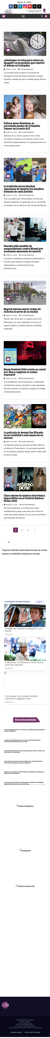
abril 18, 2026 (11, 315)
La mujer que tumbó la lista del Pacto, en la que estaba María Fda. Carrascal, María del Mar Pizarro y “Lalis (22, 740)
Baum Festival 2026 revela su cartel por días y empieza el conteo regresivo (25, 371)
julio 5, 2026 (11, 69)
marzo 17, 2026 (12, 504)
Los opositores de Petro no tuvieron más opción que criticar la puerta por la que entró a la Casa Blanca (24, 751)
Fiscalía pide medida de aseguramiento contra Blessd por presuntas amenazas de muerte (23, 248)
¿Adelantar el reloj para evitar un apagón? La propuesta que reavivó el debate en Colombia (24, 62)
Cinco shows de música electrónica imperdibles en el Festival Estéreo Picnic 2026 (24, 498)
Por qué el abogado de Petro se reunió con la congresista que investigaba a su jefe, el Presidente (24, 730)
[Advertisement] (25, 827)
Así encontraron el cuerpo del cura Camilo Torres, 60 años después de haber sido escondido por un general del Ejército (23, 761)
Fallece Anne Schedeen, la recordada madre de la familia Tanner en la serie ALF (22, 125)
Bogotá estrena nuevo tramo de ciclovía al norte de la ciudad (22, 310)
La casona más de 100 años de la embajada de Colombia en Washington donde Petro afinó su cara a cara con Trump (23, 783)
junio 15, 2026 (11, 132)
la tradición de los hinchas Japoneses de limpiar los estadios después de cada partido (24, 188)
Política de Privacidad (32, 1032)
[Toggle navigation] (23, 16)
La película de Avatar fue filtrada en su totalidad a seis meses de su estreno (23, 435)
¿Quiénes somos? (16, 1032)
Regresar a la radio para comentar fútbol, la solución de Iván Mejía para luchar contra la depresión (24, 772)
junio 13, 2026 (11, 255)
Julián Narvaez (26, 69)
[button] (42, 16)
